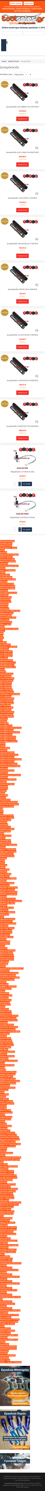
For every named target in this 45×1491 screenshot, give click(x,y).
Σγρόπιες (3, 865)
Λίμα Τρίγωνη (5, 935)
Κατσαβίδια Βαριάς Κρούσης (11, 728)
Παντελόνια (4, 1094)
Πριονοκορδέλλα (6, 1180)
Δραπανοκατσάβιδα (7, 586)
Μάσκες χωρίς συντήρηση (10, 1081)
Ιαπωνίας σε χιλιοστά (8, 1229)
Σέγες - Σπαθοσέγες (8, 570)
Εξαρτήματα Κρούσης (8, 851)
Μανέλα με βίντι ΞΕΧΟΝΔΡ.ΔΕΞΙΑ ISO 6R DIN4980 (9, 1270)
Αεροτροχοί (4, 608)
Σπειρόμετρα (5, 1002)
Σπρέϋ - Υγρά (5, 1360)
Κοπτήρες (4, 1164)
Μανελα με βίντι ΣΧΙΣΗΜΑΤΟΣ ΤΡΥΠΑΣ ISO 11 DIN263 (10, 1310)
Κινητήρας (4, 1022)
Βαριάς (2, 793)
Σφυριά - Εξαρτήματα (8, 849)
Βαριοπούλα (5, 869)
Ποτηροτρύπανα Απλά (8, 1178)
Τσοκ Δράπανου (6, 1218)
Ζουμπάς (3, 858)
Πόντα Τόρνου (5, 1209)
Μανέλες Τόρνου (6, 1259)
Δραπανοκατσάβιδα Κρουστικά (7, 589)
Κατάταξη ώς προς (6, 74)
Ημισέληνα (4, 795)
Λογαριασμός (28, 3)
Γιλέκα (2, 1092)
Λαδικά (2, 946)
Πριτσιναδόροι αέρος (8, 618)
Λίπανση (3, 939)
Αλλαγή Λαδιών (6, 1011)
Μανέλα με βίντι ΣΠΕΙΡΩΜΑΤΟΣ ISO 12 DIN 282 (10, 1297)
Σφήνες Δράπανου (7, 1211)
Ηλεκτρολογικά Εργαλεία (9, 973)
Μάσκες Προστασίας (8, 1074)
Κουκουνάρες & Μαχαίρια (10, 978)
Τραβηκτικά (4, 1058)
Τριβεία (2, 573)
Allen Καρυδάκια (6, 683)
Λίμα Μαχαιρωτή (6, 921)
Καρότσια (3, 1054)
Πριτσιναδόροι (5, 842)
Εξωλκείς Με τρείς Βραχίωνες (7, 909)
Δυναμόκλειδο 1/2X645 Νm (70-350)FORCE (22, 380)
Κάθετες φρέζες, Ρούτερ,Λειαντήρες (7, 558)
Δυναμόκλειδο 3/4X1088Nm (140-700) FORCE (22, 107)
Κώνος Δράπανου (7, 1207)
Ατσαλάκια (4, 1243)
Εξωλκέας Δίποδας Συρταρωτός (7, 884)
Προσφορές (4, 1358)
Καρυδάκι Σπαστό (7, 816)
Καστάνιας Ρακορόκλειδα (9, 804)
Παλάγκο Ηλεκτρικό (7, 1056)
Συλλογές (3, 721)
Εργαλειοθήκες (5, 1038)
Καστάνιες (4, 719)
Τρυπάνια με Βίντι (7, 1196)
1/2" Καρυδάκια (6, 676)
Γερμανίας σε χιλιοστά (8, 1227)
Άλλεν (2, 627)
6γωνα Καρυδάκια (6, 680)
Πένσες (3, 838)
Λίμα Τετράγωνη (6, 933)
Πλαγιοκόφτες (5, 840)
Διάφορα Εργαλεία (7, 584)
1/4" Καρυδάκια (6, 696)
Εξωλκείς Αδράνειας (7, 890)
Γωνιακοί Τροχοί (6, 543)
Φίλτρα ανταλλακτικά (8, 1083)
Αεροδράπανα (5, 600)
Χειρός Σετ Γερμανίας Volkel (10, 1144)
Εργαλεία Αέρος (6, 597)
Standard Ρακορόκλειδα (9, 802)
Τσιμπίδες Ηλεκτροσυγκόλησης (8, 1354)
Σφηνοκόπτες (5, 1328)
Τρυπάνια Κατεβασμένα (9, 1189)
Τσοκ (2, 1216)
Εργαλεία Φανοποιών (8, 1018)
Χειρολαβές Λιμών (7, 937)
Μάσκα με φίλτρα (6, 1076)
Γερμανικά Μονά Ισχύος (9, 755)
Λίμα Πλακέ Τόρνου (7, 928)
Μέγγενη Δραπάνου (7, 950)
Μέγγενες (4, 948)
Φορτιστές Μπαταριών (9, 1027)
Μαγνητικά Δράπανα (8, 561)
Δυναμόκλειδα (5, 645)
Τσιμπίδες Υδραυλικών (8, 845)
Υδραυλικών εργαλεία (8, 975)
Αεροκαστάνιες (5, 602)
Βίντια (2, 1254)
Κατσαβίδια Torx (6, 725)
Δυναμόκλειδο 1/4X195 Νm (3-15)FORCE (22, 198)
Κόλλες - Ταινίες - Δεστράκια (11, 1362)
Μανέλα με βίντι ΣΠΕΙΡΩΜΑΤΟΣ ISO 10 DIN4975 (8, 1290)
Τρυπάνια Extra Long (8, 1184)
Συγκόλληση (4, 1344)
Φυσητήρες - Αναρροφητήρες (6, 576)
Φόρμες (3, 1097)
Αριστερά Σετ (5, 1130)
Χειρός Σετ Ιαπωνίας (8, 1146)
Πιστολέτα (4, 563)
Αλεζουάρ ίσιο (5, 1238)
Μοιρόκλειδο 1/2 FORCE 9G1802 (22, 472)
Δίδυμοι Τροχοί (6, 546)
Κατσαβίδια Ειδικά (7, 730)
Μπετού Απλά (5, 1110)
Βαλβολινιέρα (5, 941)
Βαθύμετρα (4, 984)
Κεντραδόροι (5, 1256)
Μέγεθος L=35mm (7, 1171)
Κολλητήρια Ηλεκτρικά (8, 1349)
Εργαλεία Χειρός (13, 61)
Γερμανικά (3, 750)
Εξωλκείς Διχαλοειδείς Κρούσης (8, 895)
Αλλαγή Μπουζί (6, 1013)
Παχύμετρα (4, 998)
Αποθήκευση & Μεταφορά (10, 1031)
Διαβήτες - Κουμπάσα (8, 986)
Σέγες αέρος (4, 620)
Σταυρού (3, 642)
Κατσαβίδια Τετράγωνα (9, 741)
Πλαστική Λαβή (5, 820)
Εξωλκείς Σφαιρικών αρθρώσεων (7, 913)
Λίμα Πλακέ (4, 926)
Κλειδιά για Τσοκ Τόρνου (9, 1205)
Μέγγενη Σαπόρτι (7, 955)
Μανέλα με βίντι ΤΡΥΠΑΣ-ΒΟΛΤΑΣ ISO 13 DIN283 (10, 1320)
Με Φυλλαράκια (6, 1126)
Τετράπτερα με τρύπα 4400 (10, 1157)
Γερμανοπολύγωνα (7, 757)
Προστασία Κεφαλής (7, 1088)
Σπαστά (3, 797)
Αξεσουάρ (4, 582)
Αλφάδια (3, 982)
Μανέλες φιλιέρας (7, 1232)
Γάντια (2, 1063)
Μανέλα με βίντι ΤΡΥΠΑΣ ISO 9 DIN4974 (9, 1316)
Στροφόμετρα (5, 1004)
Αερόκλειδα (4, 604)
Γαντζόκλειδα (5, 748)
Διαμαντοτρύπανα (7, 1103)
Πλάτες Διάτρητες (7, 1045)
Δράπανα (3, 552)
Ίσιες (2, 638)
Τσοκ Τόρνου (5, 1220)
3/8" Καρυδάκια (6, 710)
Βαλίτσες (3, 1036)
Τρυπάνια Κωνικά (6, 1193)
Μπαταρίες (4, 595)
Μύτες (2, 631)
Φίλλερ (2, 1007)
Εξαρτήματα (4, 649)
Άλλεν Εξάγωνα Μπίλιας (9, 629)
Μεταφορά (4, 1049)
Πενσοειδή (4, 824)
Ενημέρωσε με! (22, 119)
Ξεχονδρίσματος (6, 1153)
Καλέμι (2, 861)
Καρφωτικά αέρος (7, 613)
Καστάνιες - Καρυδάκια (8, 647)
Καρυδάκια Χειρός (6, 674)
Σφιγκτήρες (4, 962)
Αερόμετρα (4, 606)
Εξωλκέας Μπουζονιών (9, 887)
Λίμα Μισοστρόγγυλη (8, 923)
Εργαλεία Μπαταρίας (8, 579)
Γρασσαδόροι (5, 944)
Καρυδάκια (4, 658)
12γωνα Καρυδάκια (7, 678)
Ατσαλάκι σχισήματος (8, 1250)
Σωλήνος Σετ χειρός (8, 1142)
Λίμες (2, 917)
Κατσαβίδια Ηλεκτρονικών (10, 732)
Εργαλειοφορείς (6, 1040)
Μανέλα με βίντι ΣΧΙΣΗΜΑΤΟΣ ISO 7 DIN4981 (7, 1303)
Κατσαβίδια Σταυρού (8, 739)
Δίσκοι (2, 1115)
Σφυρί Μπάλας (5, 874)
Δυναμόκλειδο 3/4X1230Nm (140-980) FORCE (22, 152)
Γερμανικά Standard (7, 752)
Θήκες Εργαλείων (6, 1043)
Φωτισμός (4, 964)
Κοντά (2, 669)
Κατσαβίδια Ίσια (6, 734)
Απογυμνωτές (5, 827)
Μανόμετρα (4, 1351)
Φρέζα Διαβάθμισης (7, 1331)
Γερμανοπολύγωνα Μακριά (10, 766)
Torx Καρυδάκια (6, 687)
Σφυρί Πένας (5, 876)
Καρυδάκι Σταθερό (7, 818)
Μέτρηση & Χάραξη (7, 980)
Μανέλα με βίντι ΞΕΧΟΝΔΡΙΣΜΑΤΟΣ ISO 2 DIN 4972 (10, 1276)
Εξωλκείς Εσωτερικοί (8, 899)
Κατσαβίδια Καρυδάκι (8, 737)
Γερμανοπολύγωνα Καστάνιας (7, 771)
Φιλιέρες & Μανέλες (7, 1223)
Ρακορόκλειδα (5, 800)
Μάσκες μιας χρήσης (8, 1079)
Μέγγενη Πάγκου (6, 953)
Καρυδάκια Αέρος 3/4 (8, 667)
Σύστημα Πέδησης (7, 1025)
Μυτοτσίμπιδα (5, 836)
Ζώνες (2, 1067)
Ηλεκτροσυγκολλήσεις (8, 1346)
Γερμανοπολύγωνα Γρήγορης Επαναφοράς (9, 763)
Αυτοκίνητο (4, 1009)
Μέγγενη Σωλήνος (7, 957)
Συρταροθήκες (5, 1047)
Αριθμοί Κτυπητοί (7, 854)
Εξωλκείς (3, 881)
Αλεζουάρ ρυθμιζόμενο (9, 1241)
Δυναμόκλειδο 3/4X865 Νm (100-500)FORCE (23, 426)
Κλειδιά (3, 744)
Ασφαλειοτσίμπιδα (7, 829)
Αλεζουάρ (3, 1236)
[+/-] (30, 74)
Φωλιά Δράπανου (7, 1214)
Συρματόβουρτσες (7, 959)
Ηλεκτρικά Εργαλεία (7, 541)
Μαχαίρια (3, 822)
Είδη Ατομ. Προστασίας (9, 1061)
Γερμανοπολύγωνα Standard (11, 759)
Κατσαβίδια (4, 723)
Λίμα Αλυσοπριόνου (7, 919)
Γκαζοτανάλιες (5, 831)
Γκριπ (2, 834)
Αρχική (4, 61)
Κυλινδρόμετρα (6, 989)
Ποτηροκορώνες (6, 1112)
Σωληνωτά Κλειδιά (7, 806)
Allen (2, 633)
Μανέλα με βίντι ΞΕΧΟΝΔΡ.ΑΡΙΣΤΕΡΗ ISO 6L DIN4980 (10, 1263)
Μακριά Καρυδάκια (7, 692)
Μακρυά (3, 672)
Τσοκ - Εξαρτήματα (7, 1198)
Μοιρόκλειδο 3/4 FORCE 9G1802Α (22, 517)
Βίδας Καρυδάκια (6, 690)
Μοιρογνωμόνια (6, 995)
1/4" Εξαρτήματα (6, 653)
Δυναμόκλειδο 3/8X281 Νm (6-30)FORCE (22, 289)
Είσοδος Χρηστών (16, 3)
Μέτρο (2, 991)
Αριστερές (4, 1225)
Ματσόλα (3, 872)
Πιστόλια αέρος (6, 615)
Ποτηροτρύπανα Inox (8, 1175)
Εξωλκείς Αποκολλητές (8, 892)
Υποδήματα (4, 1099)
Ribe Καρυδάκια (6, 685)
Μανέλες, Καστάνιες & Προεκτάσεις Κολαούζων (9, 1136)
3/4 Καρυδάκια (5, 705)
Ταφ (1, 809)
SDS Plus (3, 1108)
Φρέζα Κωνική (5, 1333)
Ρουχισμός (4, 1090)
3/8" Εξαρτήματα (6, 656)
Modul (2, 1326)
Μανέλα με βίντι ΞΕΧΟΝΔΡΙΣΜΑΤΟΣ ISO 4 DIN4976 (10, 1283)
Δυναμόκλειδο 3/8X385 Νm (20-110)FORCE (22, 244)
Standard (3, 791)
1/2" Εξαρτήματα (6, 651)
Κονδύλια (3, 1148)
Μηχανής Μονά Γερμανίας (10, 1139)
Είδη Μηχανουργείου (8, 1234)
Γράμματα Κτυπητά (7, 856)
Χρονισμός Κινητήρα (8, 1029)
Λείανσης (3, 1124)
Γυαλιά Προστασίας (7, 1065)
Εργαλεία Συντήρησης (8, 878)
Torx (1, 635)
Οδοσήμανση (5, 1085)
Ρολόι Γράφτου (6, 1000)
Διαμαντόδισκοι (6, 1117)
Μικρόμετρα (4, 993)
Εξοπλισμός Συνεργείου (9, 1016)
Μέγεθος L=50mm (7, 1173)
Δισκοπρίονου (5, 1119)
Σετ (1, 640)
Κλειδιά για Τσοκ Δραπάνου (10, 1202)
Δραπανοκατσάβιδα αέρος (10, 611)
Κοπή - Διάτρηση (6, 1101)
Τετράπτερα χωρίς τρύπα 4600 (10, 1161)
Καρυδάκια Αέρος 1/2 (8, 662)
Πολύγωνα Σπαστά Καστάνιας (7, 785)
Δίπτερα (3, 1151)
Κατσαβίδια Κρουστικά (8, 593)
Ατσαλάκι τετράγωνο (8, 1252)
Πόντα (2, 863)
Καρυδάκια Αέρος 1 (7, 665)
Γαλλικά (2, 746)
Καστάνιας (4, 768)
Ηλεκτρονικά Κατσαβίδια (9, 555)
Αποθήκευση (5, 1034)
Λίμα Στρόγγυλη (6, 930)
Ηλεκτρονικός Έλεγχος (9, 1020)
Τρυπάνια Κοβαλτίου (8, 1191)
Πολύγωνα (4, 789)
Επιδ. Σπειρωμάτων (7, 1133)
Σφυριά (3, 867)
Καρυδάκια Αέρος (6, 660)
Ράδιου (2, 1155)
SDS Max (3, 1106)
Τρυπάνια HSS (5, 1187)
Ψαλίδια (3, 847)
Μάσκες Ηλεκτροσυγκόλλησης (8, 1071)
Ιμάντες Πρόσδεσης (7, 1052)
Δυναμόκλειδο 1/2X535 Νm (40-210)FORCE (22, 335)
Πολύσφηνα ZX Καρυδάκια (10, 694)
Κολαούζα (4, 1128)
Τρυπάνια (3, 1182)
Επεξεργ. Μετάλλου (7, 1324)
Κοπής (2, 1121)
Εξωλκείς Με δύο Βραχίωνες (11, 901)
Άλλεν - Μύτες (5, 624)
